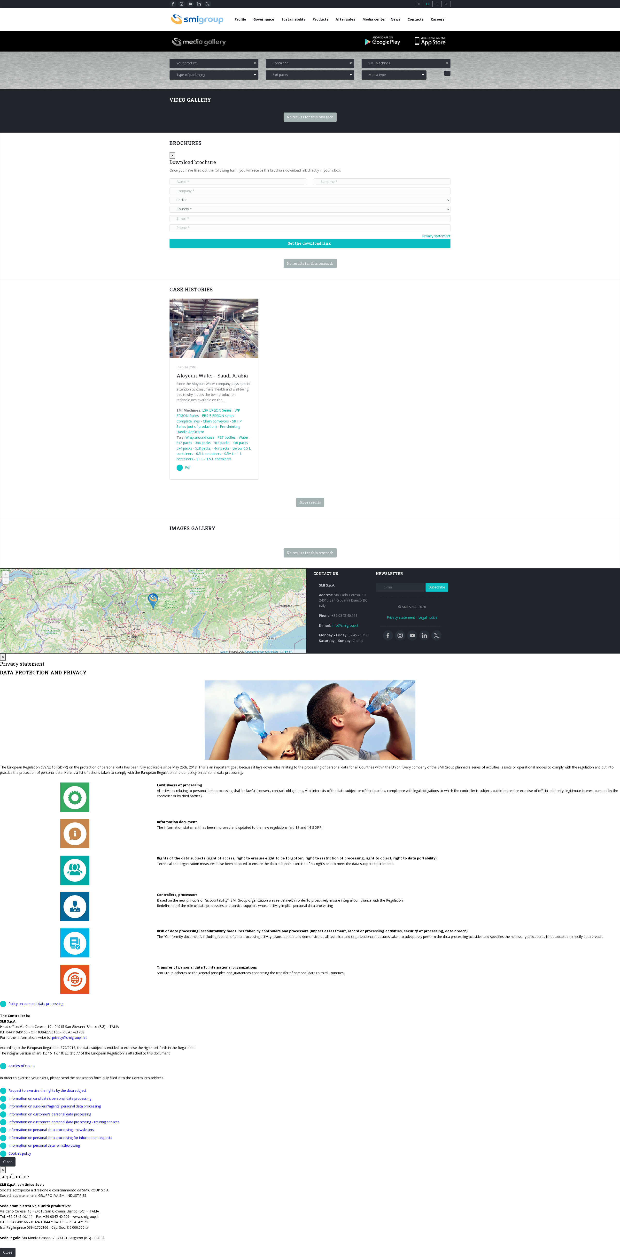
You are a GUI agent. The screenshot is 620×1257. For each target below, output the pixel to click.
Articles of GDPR (21, 1065)
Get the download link (309, 243)
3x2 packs (184, 442)
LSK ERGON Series (217, 410)
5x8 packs (203, 448)
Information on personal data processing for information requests (60, 1137)
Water (243, 437)
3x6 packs (203, 442)
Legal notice (427, 617)
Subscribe (437, 587)
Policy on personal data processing (35, 1003)
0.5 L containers (208, 453)
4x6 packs (240, 442)
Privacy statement (436, 236)
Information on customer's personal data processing (49, 1114)
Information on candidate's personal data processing (49, 1098)
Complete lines (188, 421)
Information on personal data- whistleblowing (44, 1145)
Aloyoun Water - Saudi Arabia (212, 375)
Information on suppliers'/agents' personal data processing (54, 1106)
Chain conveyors (216, 421)
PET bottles (226, 437)
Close (7, 1161)
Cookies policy (19, 1153)
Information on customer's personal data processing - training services (63, 1122)
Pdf (187, 467)
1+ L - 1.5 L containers (213, 459)
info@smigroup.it (345, 625)
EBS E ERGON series (218, 415)
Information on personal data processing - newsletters (51, 1129)
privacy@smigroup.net (69, 1037)
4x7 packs (221, 448)
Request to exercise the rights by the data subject (47, 1090)
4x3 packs (221, 442)
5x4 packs (184, 448)
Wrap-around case (200, 437)
